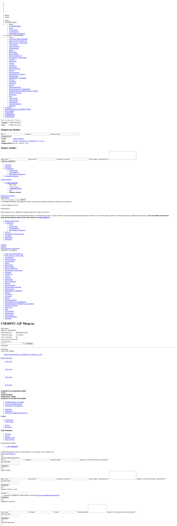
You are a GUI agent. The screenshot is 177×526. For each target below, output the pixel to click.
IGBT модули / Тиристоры (18, 43)
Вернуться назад (6, 358)
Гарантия (8, 167)
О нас (11, 28)
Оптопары (12, 81)
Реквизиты (8, 237)
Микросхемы (13, 76)
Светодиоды (13, 98)
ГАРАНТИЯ (9, 113)
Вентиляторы (13, 54)
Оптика (11, 80)
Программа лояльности (17, 33)
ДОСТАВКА (9, 111)
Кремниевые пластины (17, 74)
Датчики (12, 59)
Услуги (7, 232)
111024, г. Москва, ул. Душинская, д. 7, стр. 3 (28, 141)
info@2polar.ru (10, 454)
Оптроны (12, 83)
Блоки (11, 50)
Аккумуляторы (14, 46)
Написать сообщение (8, 161)
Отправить (5, 466)
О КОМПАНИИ (15, 26)
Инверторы (13, 67)
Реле (10, 96)
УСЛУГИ (8, 107)
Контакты (8, 239)
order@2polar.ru (18, 138)
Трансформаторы (15, 104)
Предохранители (15, 87)
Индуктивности (14, 69)
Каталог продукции (12, 221)
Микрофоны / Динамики (17, 78)
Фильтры (12, 106)
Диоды (11, 63)
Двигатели (12, 61)
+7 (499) (11, 446)
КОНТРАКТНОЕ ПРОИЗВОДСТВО (18, 109)
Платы (11, 85)
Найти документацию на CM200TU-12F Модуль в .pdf (23, 354)
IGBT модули (9, 439)
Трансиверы (13, 102)
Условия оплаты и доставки (14, 402)
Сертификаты (14, 32)
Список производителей (13, 404)
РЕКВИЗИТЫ (10, 115)
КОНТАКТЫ (9, 117)
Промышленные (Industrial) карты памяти (23, 91)
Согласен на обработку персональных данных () (31, 495)
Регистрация (10, 196)
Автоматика (13, 45)
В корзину (29, 343)
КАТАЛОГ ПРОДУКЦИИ (18, 39)
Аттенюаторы (14, 48)
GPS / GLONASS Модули (18, 41)
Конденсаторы (14, 72)
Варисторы (13, 52)
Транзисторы (13, 100)
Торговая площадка (12, 176)
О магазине (9, 420)
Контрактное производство (14, 234)
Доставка (8, 165)
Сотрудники (13, 30)
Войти (3, 196)
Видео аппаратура (15, 56)
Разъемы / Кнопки (15, 93)
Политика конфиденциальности (16, 413)
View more (8, 361)
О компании (9, 168)
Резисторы (12, 94)
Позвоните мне (6, 136)
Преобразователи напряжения (19, 89)
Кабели (11, 70)
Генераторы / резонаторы (18, 57)
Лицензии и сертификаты (14, 406)
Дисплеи (12, 65)
